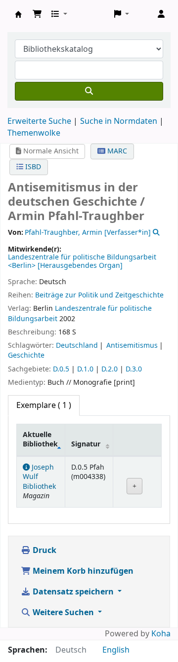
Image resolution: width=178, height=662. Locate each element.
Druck (43, 550)
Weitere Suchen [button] (63, 613)
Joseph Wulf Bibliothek (18, 14)
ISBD (32, 167)
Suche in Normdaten (118, 121)
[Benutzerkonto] (161, 14)
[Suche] (89, 91)
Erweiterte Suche (39, 121)
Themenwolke (33, 133)
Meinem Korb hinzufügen (82, 571)
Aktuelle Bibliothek (40, 439)
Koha (161, 634)
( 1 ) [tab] (43, 405)
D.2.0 (109, 369)
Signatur (85, 444)
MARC (116, 151)
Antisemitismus (132, 345)
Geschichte (26, 355)
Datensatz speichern (73, 592)
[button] (37, 14)
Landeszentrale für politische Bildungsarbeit (80, 313)
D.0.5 (61, 369)
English (116, 650)
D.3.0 (134, 369)
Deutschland (77, 345)
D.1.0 (85, 369)
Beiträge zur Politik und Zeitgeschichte (99, 295)
